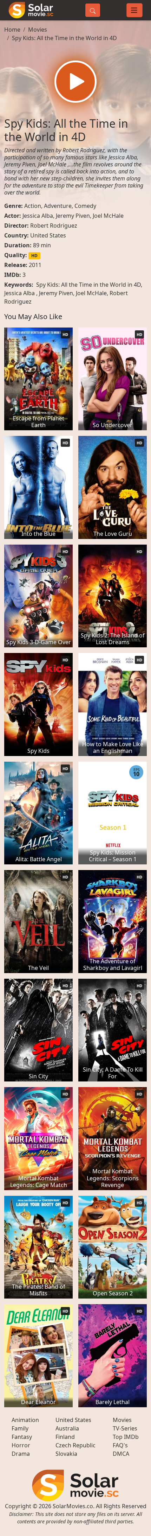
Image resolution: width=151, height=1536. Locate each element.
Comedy (85, 206)
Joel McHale (108, 216)
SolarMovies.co (73, 1506)
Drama (21, 1454)
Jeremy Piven (73, 216)
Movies (37, 29)
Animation (25, 1420)
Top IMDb (126, 1437)
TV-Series (125, 1428)
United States (48, 235)
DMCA (121, 1454)
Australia (67, 1428)
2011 (35, 265)
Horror (21, 1445)
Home (12, 29)
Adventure (58, 206)
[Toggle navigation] (134, 10)
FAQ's (120, 1445)
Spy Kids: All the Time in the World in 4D (64, 38)
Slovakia (66, 1454)
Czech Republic (75, 1445)
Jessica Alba (37, 216)
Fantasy (22, 1437)
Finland (65, 1437)
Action (32, 206)
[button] (75, 82)
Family (20, 1428)
